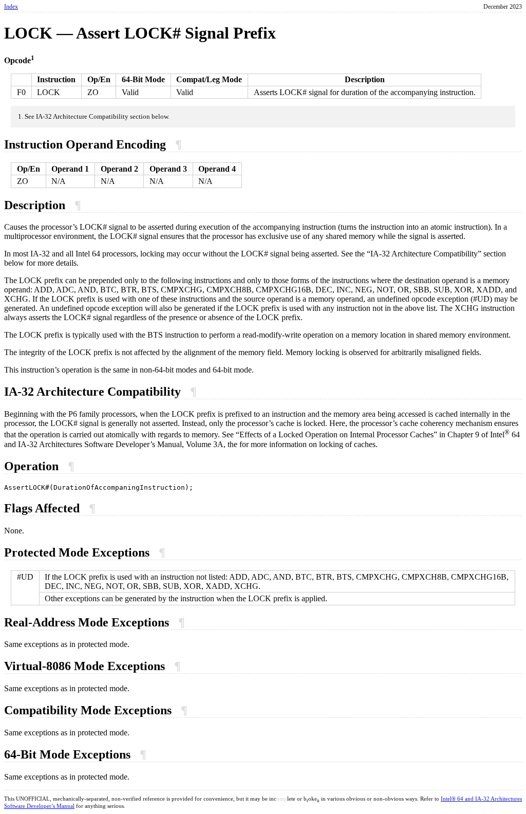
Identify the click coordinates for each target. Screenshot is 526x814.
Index (11, 6)
